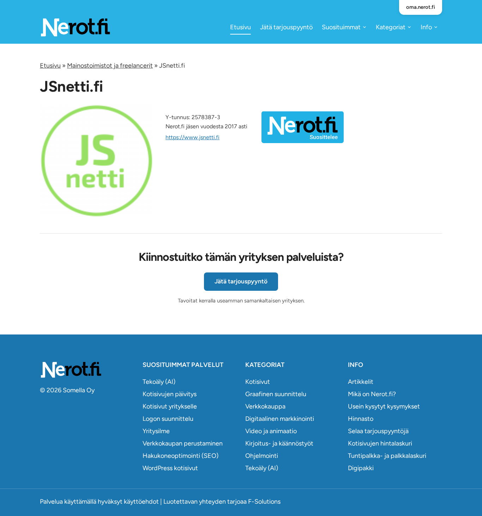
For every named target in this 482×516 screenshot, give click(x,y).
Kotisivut (257, 382)
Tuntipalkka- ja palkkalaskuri (387, 456)
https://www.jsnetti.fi (192, 137)
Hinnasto (360, 419)
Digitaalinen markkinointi (279, 419)
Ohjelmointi (261, 456)
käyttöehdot (141, 501)
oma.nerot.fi (420, 7)
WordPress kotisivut (170, 468)
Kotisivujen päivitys (170, 394)
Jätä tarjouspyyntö (286, 27)
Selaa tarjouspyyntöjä (378, 431)
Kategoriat (390, 27)
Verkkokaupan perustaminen (183, 443)
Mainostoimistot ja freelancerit (110, 65)
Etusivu (240, 27)
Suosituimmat (341, 27)
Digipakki (361, 468)
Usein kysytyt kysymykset (384, 406)
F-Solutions (264, 501)
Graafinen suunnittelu (275, 394)
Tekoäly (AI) (159, 382)
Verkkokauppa (265, 406)
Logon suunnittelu (168, 419)
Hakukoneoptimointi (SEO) (180, 456)
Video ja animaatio (271, 431)
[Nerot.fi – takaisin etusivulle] (75, 27)
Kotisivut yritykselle (170, 406)
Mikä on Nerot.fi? (372, 394)
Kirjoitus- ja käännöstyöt (279, 443)
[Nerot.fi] (87, 369)
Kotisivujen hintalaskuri (380, 443)
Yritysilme (156, 431)
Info (426, 27)
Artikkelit (360, 382)
